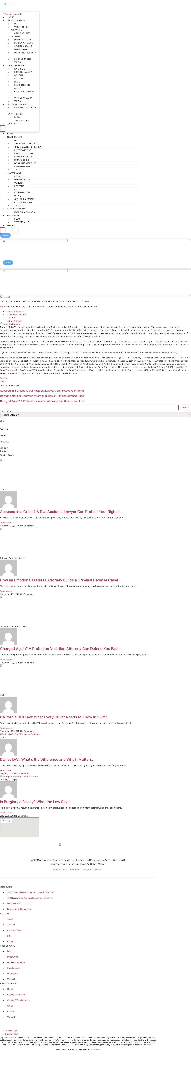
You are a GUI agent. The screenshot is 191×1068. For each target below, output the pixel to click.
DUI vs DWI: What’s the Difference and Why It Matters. (46, 759)
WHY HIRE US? (15, 114)
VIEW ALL (19, 62)
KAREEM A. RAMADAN (25, 107)
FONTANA (19, 78)
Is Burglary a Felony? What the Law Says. (35, 802)
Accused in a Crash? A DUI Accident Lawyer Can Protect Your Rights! (42, 390)
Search (185, 407)
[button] (95, 266)
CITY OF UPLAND (23, 98)
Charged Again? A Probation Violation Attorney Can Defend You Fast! (42, 401)
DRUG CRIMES (21, 49)
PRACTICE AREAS (16, 20)
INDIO (17, 81)
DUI (16, 23)
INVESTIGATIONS (22, 39)
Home (3, 306)
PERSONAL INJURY (23, 43)
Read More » (6, 522)
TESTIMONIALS (21, 120)
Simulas (96, 1049)
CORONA (18, 75)
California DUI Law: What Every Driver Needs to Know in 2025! (53, 717)
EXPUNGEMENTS (22, 59)
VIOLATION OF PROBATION (19, 28)
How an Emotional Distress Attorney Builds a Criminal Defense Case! (42, 395)
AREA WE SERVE (16, 65)
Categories (5, 411)
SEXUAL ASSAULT (23, 46)
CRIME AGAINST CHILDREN (20, 35)
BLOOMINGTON (22, 85)
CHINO (18, 88)
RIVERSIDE (19, 68)
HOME (11, 17)
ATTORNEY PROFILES (18, 104)
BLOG (17, 117)
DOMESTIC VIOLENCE (25, 52)
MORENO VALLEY (23, 72)
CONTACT (13, 123)
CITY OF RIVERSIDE (24, 91)
